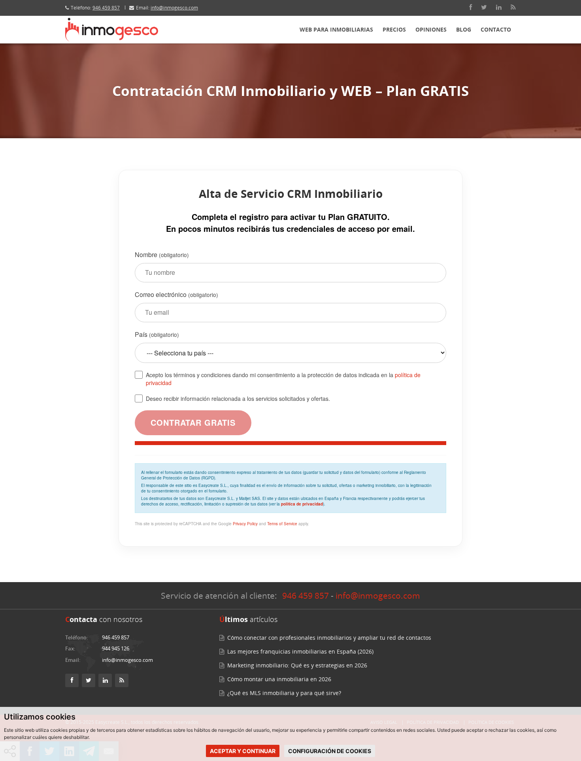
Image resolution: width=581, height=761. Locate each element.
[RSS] (513, 7)
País (157, 334)
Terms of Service (282, 523)
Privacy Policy (245, 523)
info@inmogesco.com (174, 7)
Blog (463, 29)
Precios (394, 29)
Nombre (162, 254)
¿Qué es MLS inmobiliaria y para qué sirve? (284, 693)
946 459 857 (106, 7)
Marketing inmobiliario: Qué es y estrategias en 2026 (297, 665)
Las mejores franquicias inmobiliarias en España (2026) (300, 651)
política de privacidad (302, 504)
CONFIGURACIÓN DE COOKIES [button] (329, 751)
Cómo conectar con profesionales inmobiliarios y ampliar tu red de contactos (329, 637)
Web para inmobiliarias (336, 29)
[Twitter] (484, 7)
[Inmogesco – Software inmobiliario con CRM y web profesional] (111, 29)
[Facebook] (470, 7)
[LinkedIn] (499, 7)
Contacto (496, 29)
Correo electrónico (176, 294)
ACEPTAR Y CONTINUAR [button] (242, 751)
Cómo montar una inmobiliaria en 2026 (279, 679)
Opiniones (431, 29)
